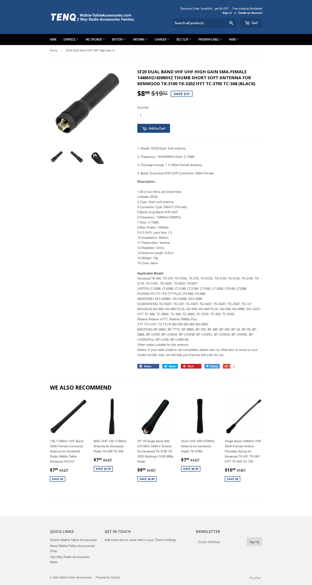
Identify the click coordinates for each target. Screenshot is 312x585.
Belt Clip (183, 39)
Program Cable (209, 39)
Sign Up (254, 542)
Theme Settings (165, 539)
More (232, 39)
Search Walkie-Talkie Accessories (73, 539)
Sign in (227, 13)
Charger (161, 39)
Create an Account (250, 13)
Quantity (143, 107)
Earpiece (70, 39)
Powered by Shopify (108, 577)
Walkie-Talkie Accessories (76, 577)
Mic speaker (94, 39)
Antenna (139, 39)
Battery (118, 39)
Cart (254, 22)
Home (53, 39)
